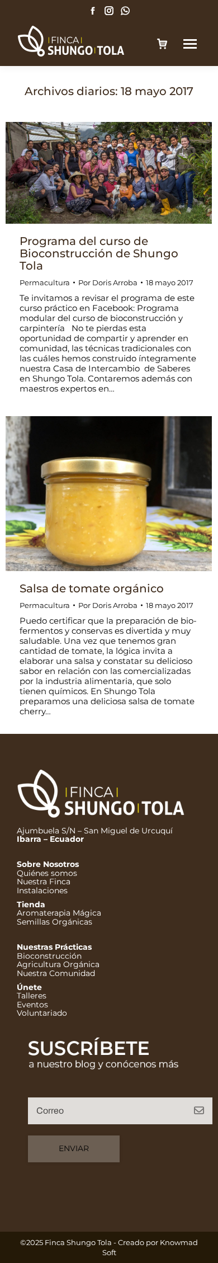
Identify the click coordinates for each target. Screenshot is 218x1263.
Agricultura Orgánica (58, 964)
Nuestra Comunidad (56, 973)
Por (108, 282)
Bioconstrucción (49, 956)
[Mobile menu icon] (190, 44)
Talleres (31, 996)
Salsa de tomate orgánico (92, 588)
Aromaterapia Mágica (59, 913)
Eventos (32, 1005)
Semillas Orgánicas (54, 922)
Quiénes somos (47, 873)
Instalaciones (42, 890)
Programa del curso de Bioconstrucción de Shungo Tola (99, 253)
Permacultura (45, 282)
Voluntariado (42, 1013)
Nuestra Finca (43, 881)
